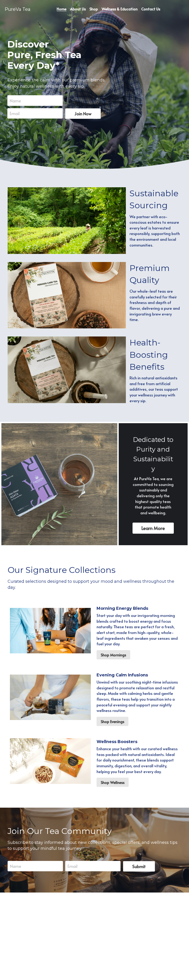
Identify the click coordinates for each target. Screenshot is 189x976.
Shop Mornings (113, 654)
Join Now (83, 113)
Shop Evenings (112, 721)
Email (15, 113)
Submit (139, 866)
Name (15, 100)
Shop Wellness (112, 782)
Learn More (153, 528)
